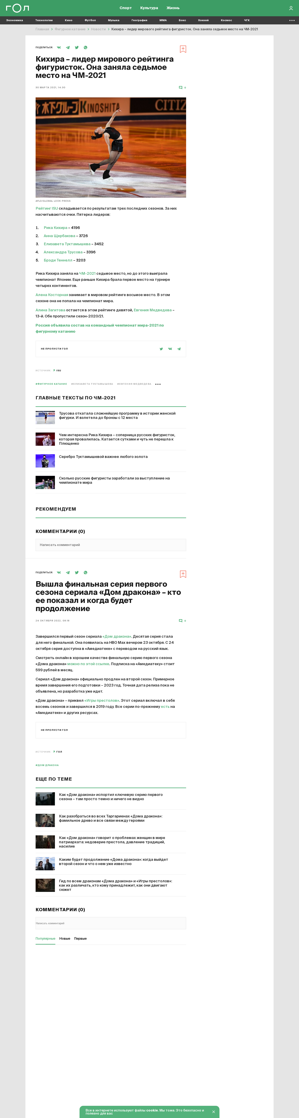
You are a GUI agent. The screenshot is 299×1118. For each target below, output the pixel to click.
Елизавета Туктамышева (67, 244)
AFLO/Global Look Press (53, 201)
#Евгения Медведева (134, 384)
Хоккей (203, 20)
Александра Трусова (63, 252)
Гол (59, 752)
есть (165, 707)
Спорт (126, 8)
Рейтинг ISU (47, 208)
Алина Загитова (50, 310)
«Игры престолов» (101, 701)
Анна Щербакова (59, 236)
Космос (226, 20)
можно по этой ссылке (88, 664)
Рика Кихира (55, 228)
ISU (58, 370)
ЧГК (247, 20)
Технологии (44, 20)
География (139, 20)
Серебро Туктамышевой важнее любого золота (103, 457)
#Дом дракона (47, 765)
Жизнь (173, 8)
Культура (149, 8)
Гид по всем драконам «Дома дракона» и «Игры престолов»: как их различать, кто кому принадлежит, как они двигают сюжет (115, 885)
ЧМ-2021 (87, 274)
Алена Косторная (52, 295)
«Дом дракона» (117, 637)
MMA (163, 20)
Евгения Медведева (153, 310)
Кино (68, 20)
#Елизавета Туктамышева (92, 384)
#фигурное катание (51, 384)
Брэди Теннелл (58, 260)
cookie (152, 1110)
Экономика (14, 20)
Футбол (90, 20)
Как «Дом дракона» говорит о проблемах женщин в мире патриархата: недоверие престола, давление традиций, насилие (112, 842)
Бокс (182, 20)
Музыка (113, 20)
